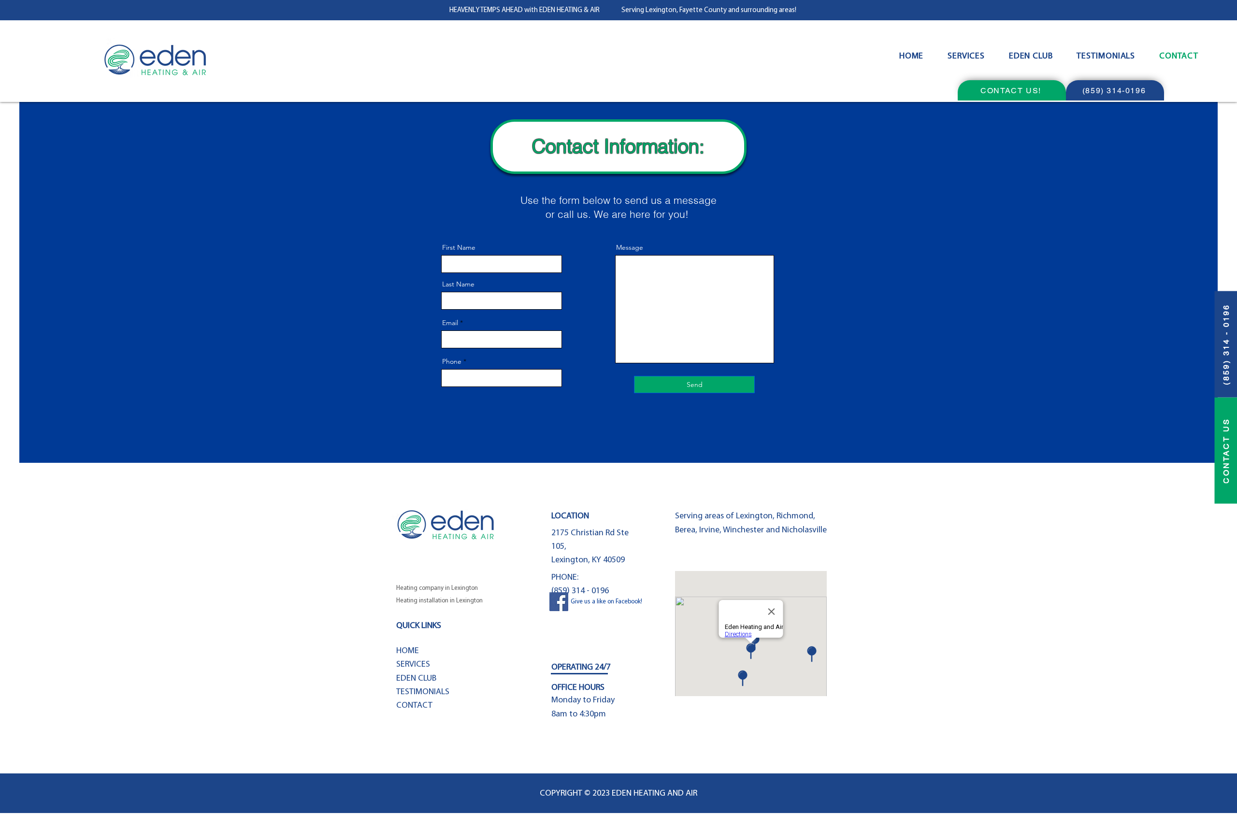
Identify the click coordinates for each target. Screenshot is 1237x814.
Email (450, 322)
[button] (966, 56)
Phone (451, 361)
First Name (458, 247)
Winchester (744, 530)
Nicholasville (804, 530)
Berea (685, 530)
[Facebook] (558, 601)
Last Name (458, 284)
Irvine (709, 530)
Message (629, 247)
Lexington (754, 516)
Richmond (795, 516)
